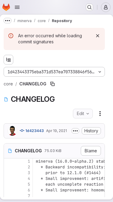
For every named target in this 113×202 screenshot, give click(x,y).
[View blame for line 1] (9, 161)
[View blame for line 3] (9, 173)
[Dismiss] (97, 35)
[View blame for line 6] (9, 190)
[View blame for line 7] (9, 196)
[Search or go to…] (89, 7)
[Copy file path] (52, 84)
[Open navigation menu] (17, 7)
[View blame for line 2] (9, 167)
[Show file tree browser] (8, 60)
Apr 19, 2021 (56, 130)
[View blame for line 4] (9, 178)
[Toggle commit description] (75, 131)
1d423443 (34, 130)
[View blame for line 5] (9, 184)
